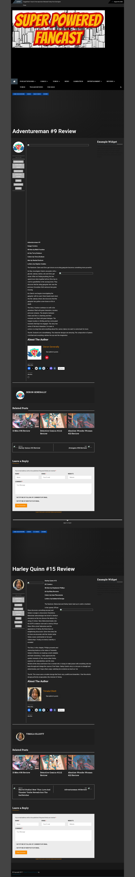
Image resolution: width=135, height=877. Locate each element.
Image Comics (37, 90)
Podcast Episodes (27, 78)
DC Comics (36, 528)
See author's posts (52, 348)
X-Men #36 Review (21, 427)
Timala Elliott (19, 588)
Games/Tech (78, 78)
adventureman (18, 158)
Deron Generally (18, 150)
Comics (43, 78)
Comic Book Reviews (19, 90)
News (67, 78)
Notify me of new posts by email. (28, 497)
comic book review (18, 162)
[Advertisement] (67, 59)
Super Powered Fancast (31, 868)
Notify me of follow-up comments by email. (32, 494)
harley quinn (18, 605)
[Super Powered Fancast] (14, 78)
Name (17, 470)
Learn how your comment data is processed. (49, 508)
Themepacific (16, 870)
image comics (18, 167)
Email (44, 470)
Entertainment (93, 78)
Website (71, 470)
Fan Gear (51, 83)
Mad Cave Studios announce (31, 1)
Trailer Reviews (36, 83)
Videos (55, 78)
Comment (19, 478)
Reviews (110, 78)
